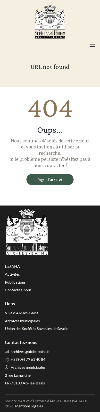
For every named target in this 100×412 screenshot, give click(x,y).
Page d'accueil (50, 179)
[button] (92, 46)
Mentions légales (29, 406)
